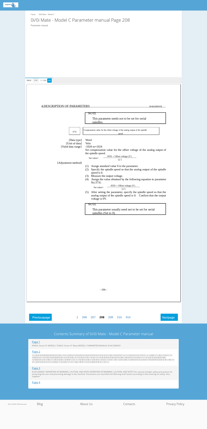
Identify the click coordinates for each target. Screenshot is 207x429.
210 (119, 317)
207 (93, 317)
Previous (41, 317)
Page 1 (36, 342)
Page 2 (36, 351)
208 (101, 317)
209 (110, 317)
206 (84, 317)
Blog (40, 404)
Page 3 (36, 368)
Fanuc (33, 14)
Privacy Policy (175, 404)
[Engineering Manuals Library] (11, 5)
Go (49, 80)
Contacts (129, 404)
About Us (86, 404)
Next (168, 317)
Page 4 (36, 382)
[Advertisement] (105, 54)
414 (128, 317)
